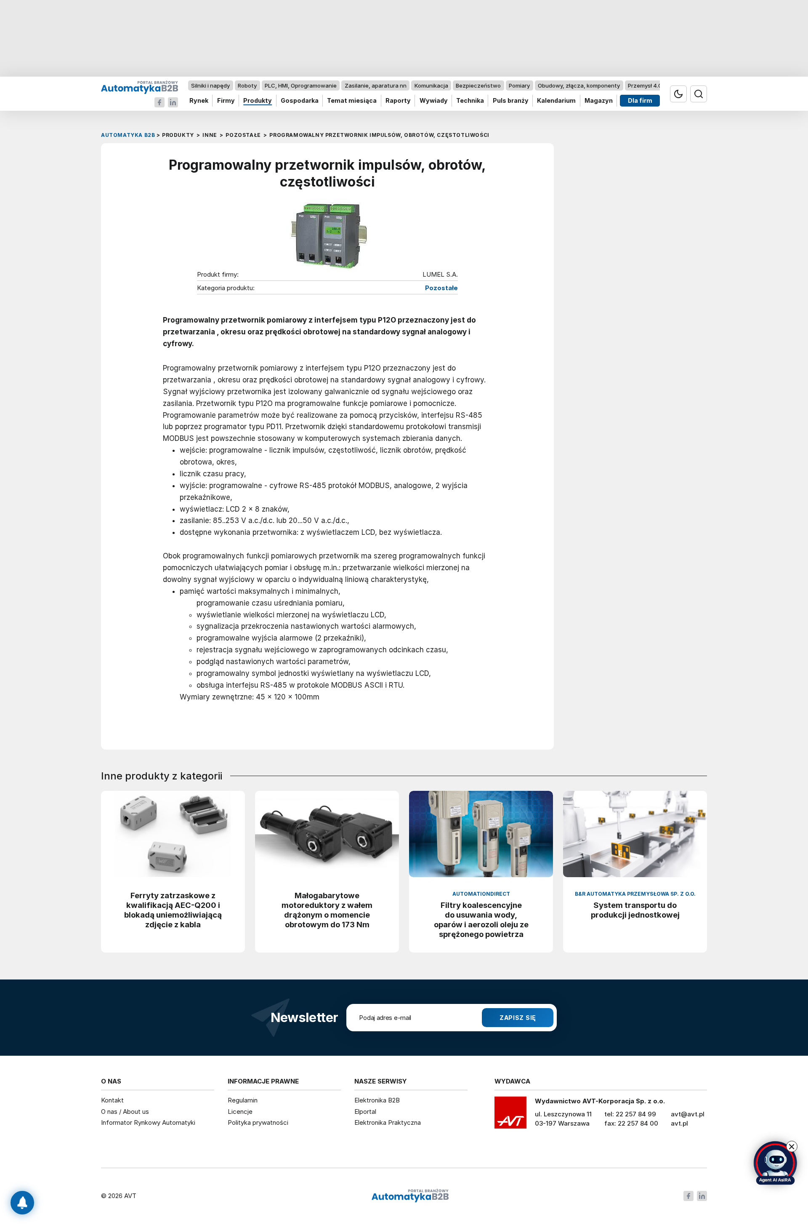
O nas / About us (125, 1112)
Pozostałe (441, 288)
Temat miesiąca (352, 100)
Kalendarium (556, 100)
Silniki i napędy (210, 85)
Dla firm (640, 100)
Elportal (365, 1112)
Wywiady (434, 100)
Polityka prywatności (258, 1122)
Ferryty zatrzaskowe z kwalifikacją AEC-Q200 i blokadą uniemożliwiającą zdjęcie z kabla (173, 910)
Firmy (226, 100)
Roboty (247, 85)
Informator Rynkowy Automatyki (148, 1122)
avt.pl (679, 1123)
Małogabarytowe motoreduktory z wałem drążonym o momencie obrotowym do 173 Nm (327, 910)
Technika (470, 100)
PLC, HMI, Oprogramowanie (301, 85)
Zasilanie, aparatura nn (376, 85)
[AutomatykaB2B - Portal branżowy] (139, 87)
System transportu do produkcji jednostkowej (635, 909)
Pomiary (519, 85)
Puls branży (511, 100)
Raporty (398, 100)
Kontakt (112, 1100)
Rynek (198, 100)
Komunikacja (431, 85)
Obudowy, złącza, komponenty (579, 85)
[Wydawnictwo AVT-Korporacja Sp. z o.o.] (510, 1115)
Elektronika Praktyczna (387, 1122)
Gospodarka (300, 100)
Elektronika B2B (377, 1100)
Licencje (240, 1112)
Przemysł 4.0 (645, 85)
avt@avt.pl (687, 1114)
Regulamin (243, 1100)
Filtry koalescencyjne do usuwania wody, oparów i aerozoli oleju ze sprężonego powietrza (481, 919)
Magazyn (599, 100)
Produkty (257, 100)
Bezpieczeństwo (478, 85)
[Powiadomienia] (22, 1202)
